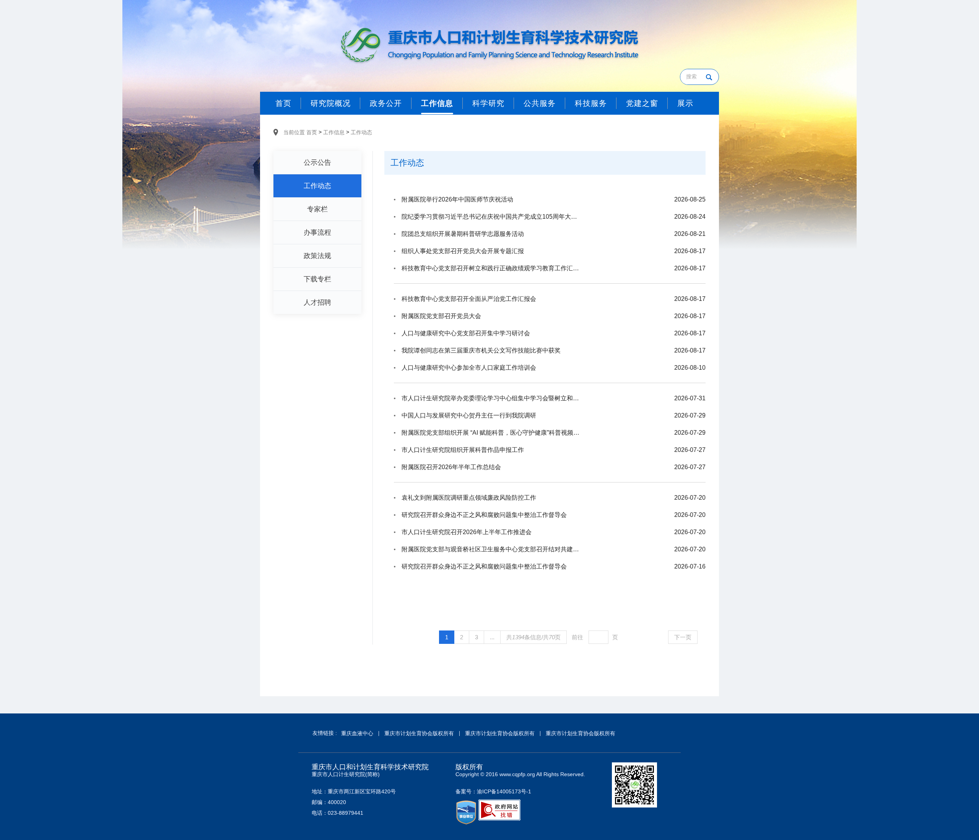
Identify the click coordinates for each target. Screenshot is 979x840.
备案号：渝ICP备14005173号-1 (493, 791)
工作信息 (334, 132)
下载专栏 (317, 279)
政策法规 (317, 256)
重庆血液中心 (357, 733)
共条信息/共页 (533, 637)
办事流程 (317, 232)
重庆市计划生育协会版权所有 (419, 733)
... (492, 637)
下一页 (682, 637)
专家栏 (317, 209)
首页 (311, 132)
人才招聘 (317, 302)
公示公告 (317, 162)
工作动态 (361, 132)
